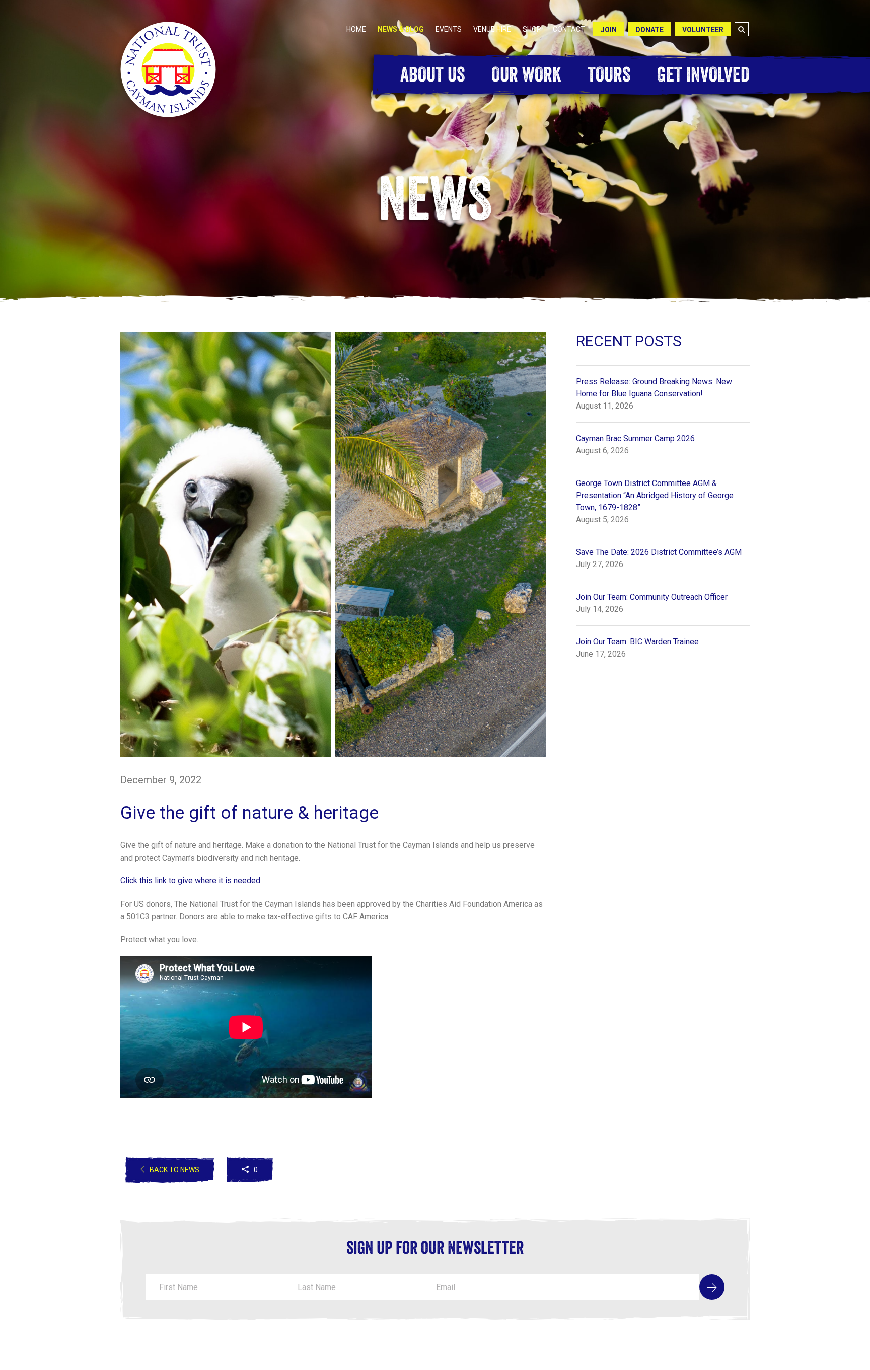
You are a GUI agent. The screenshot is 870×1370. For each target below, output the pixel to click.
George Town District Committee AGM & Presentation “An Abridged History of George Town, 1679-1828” (655, 495)
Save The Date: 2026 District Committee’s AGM (659, 552)
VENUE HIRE (492, 29)
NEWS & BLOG (401, 29)
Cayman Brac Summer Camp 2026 (635, 438)
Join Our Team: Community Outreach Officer (652, 597)
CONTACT (569, 29)
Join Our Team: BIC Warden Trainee (637, 642)
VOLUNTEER (702, 30)
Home (356, 29)
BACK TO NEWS (173, 1170)
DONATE (649, 30)
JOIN (609, 30)
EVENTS (449, 29)
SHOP (532, 29)
